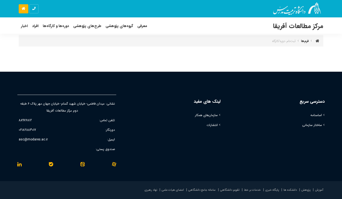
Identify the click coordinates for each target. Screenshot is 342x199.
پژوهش (305, 190)
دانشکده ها (290, 190)
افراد (35, 26)
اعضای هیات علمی (173, 190)
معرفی (142, 26)
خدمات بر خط (252, 190)
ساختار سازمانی (312, 125)
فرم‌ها (305, 41)
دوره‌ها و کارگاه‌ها (56, 26)
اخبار (24, 26)
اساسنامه (316, 115)
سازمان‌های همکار (206, 115)
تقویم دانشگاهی (229, 190)
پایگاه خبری (272, 190)
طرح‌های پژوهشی (87, 26)
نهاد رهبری (151, 190)
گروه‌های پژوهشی (119, 26)
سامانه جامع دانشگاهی (202, 190)
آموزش (319, 190)
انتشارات (212, 125)
